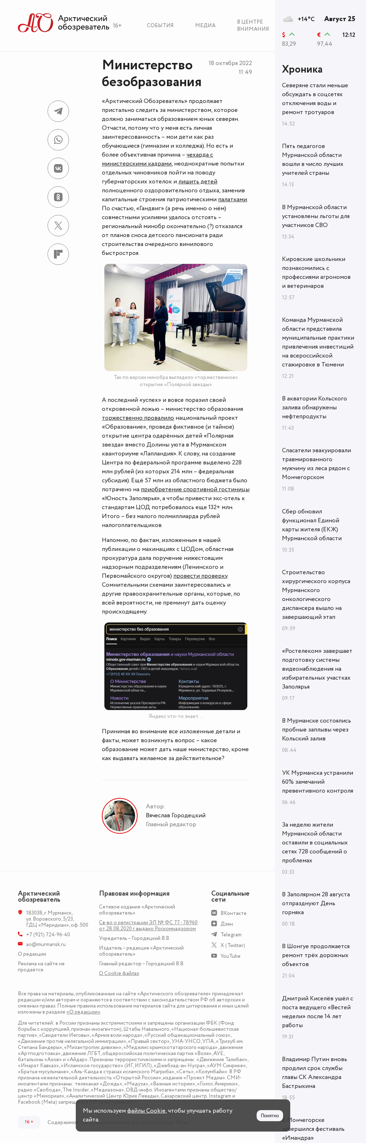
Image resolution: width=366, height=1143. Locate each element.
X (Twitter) (233, 945)
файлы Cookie (146, 1111)
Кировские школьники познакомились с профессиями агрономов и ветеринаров (316, 272)
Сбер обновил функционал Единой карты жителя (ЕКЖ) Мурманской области (312, 525)
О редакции (32, 954)
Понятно (270, 1115)
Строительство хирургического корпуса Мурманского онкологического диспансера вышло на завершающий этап (316, 594)
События (160, 25)
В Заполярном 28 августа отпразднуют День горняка (316, 903)
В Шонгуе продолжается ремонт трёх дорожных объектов (316, 955)
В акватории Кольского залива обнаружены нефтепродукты (314, 407)
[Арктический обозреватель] (63, 23)
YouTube (231, 956)
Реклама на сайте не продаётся (41, 967)
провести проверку (200, 576)
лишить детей (197, 181)
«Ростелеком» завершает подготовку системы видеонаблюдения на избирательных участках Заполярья (317, 669)
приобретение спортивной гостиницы (195, 489)
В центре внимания (253, 25)
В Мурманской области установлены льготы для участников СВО (316, 216)
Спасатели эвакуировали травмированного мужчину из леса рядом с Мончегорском (316, 464)
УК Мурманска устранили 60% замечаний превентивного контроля (317, 782)
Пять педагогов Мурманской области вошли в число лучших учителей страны (312, 159)
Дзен (227, 924)
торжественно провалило (138, 418)
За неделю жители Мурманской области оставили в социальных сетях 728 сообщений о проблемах (315, 843)
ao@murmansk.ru (46, 944)
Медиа (205, 25)
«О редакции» (83, 1012)
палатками (232, 199)
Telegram (231, 935)
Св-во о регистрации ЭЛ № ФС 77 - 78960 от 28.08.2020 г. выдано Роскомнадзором (148, 926)
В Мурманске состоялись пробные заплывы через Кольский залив (316, 729)
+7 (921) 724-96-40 (48, 935)
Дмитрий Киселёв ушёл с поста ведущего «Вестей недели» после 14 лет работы (317, 1012)
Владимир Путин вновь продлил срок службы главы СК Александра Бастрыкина (314, 1072)
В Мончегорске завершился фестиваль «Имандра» (313, 1129)
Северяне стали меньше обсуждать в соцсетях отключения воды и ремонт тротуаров (315, 99)
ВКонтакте (234, 913)
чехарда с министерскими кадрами (157, 159)
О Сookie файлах (119, 973)
